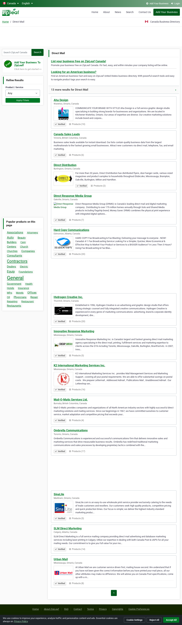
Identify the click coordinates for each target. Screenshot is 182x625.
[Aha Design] (64, 114)
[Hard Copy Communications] (64, 244)
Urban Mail (61, 559)
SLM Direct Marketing (68, 528)
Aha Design (61, 100)
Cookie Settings (135, 620)
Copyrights (117, 609)
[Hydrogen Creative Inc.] (64, 311)
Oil (8, 297)
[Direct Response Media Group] (64, 210)
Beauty (22, 237)
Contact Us (145, 12)
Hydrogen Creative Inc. (68, 297)
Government (14, 283)
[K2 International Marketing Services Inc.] (64, 379)
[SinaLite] (64, 508)
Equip (11, 271)
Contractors (17, 261)
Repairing (12, 301)
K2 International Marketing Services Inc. (79, 365)
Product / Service (14, 87)
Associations (15, 232)
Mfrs (9, 292)
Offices (31, 292)
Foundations (26, 271)
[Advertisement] (91, 36)
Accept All (171, 620)
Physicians (20, 297)
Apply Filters (22, 100)
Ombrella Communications (71, 430)
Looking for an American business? (73, 72)
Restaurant (27, 301)
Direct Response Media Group (73, 196)
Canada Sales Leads (67, 134)
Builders (12, 242)
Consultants (14, 255)
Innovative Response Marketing (74, 331)
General (15, 278)
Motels (19, 292)
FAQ (66, 609)
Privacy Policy (21, 621)
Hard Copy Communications (71, 230)
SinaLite (59, 494)
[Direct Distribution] (64, 179)
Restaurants (14, 305)
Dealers (11, 266)
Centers (11, 246)
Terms (90, 609)
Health (29, 283)
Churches (12, 251)
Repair (34, 297)
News (118, 12)
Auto (10, 237)
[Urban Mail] (64, 573)
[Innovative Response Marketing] (64, 345)
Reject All (154, 620)
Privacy (103, 609)
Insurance (23, 288)
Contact (78, 609)
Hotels (10, 288)
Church (24, 246)
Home (95, 12)
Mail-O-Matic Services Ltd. (71, 399)
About (106, 12)
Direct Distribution (65, 165)
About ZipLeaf (51, 609)
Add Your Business (167, 12)
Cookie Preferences (139, 609)
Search (130, 12)
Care (23, 242)
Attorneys (32, 232)
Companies (28, 251)
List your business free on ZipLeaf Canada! (78, 61)
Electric (24, 266)
